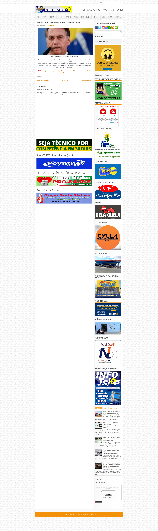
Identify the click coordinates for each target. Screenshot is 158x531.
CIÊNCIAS (60, 17)
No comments (50, 25)
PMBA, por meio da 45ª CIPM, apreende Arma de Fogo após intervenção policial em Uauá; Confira (110, 425)
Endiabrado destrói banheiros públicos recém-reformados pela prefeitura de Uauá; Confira (111, 451)
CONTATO (110, 17)
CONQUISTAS (118, 17)
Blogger (95, 515)
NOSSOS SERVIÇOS (85, 17)
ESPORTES (52, 17)
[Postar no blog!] (39, 76)
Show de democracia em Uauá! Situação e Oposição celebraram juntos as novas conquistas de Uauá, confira (111, 465)
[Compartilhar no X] (41, 76)
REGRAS (104, 17)
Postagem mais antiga (86, 80)
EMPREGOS (68, 17)
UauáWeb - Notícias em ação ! (78, 515)
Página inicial (65, 80)
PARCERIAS (76, 17)
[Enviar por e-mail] (37, 76)
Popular (99, 408)
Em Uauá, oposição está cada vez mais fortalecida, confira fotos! (111, 412)
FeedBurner (111, 497)
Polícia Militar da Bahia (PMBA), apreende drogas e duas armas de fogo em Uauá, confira (111, 439)
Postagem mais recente (43, 80)
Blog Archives (113, 408)
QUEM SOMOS (96, 17)
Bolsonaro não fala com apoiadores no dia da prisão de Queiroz (58, 22)
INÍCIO (38, 17)
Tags (105, 408)
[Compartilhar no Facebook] (42, 76)
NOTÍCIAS (45, 17)
